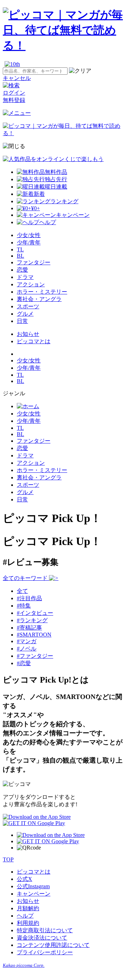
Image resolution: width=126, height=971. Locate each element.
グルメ (25, 314)
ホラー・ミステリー (42, 292)
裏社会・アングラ (39, 299)
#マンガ (26, 641)
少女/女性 (29, 235)
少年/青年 (29, 242)
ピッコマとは (33, 341)
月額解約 (28, 908)
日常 (22, 321)
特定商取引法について (45, 930)
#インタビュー (35, 613)
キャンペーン (33, 894)
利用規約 (28, 923)
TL (20, 249)
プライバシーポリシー (45, 952)
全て (22, 591)
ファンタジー (33, 262)
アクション (31, 284)
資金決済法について (42, 938)
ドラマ (25, 277)
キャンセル (17, 78)
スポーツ (28, 306)
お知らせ (28, 334)
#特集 (24, 606)
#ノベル (26, 649)
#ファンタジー (35, 656)
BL (20, 256)
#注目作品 (29, 598)
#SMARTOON (34, 635)
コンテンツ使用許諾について (53, 945)
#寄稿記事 (29, 628)
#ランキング (32, 620)
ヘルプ (25, 916)
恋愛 (22, 270)
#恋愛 (24, 663)
